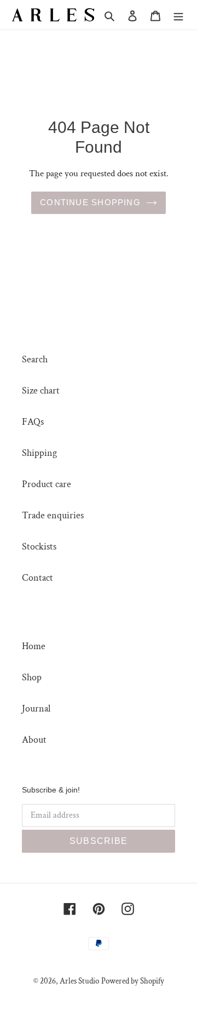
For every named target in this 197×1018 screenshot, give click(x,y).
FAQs (33, 421)
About (34, 739)
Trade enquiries (53, 515)
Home (33, 646)
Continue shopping (90, 202)
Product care (46, 484)
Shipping (39, 453)
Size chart (41, 390)
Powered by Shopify (132, 981)
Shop (32, 677)
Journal (36, 708)
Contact (37, 577)
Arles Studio (79, 981)
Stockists (39, 546)
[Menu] (178, 15)
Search (35, 359)
